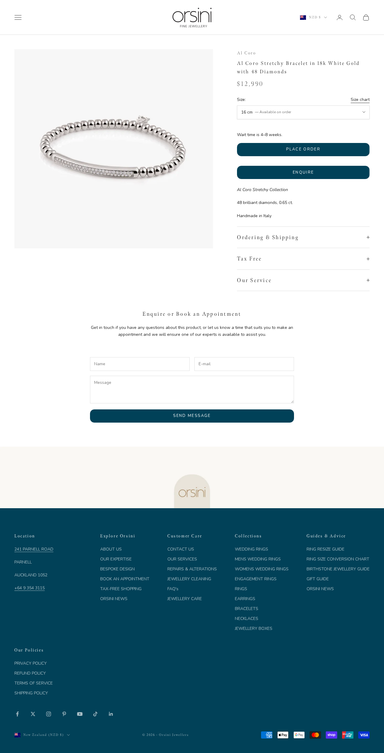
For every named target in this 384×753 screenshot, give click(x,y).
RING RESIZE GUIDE (325, 549)
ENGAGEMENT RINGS (256, 579)
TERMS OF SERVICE (33, 683)
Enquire (303, 172)
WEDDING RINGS (251, 549)
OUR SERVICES (182, 559)
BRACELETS (246, 609)
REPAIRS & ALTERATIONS (192, 569)
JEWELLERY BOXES (253, 628)
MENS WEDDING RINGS (258, 559)
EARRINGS (245, 599)
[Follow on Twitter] (33, 714)
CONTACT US (180, 549)
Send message (192, 415)
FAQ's (172, 589)
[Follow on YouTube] (80, 714)
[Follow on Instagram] (49, 714)
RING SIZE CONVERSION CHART (338, 559)
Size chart (360, 99)
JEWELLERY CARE (184, 599)
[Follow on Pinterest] (64, 714)
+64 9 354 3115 (29, 588)
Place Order (303, 149)
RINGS (241, 589)
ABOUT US (111, 549)
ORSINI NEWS (114, 599)
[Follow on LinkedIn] (111, 714)
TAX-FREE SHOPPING (121, 589)
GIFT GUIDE (318, 579)
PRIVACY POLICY (30, 663)
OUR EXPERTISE (116, 559)
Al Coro (246, 53)
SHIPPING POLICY (31, 693)
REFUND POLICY (30, 673)
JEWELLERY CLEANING (189, 579)
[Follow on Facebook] (17, 714)
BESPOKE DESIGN (117, 569)
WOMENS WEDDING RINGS (262, 569)
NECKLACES (246, 618)
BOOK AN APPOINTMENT (124, 579)
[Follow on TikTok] (95, 714)
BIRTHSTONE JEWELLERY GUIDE (338, 569)
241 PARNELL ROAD (33, 549)
